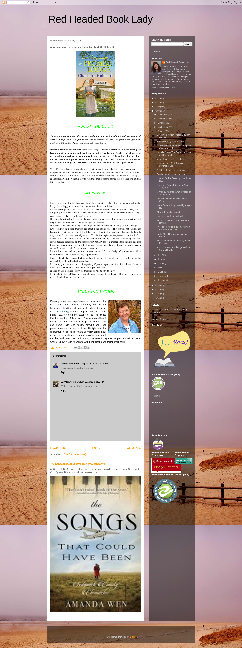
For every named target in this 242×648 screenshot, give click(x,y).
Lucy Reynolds (68, 382)
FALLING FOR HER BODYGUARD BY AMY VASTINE (173, 228)
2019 (157, 111)
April (160, 267)
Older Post (134, 447)
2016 (157, 293)
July (160, 255)
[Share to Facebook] (85, 347)
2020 (157, 106)
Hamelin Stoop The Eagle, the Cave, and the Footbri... (174, 153)
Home (96, 447)
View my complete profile (163, 87)
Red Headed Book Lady (101, 19)
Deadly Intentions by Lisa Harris (172, 174)
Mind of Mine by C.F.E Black (170, 159)
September (163, 127)
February (162, 276)
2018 (157, 285)
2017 (157, 289)
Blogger (133, 637)
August (161, 131)
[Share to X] (81, 347)
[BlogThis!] (78, 347)
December (163, 114)
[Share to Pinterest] (88, 347)
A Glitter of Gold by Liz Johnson (172, 170)
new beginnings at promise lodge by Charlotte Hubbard (174, 147)
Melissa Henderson (70, 363)
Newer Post (58, 447)
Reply (63, 372)
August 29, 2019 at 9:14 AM (94, 363)
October (162, 123)
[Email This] (75, 347)
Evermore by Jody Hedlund (170, 216)
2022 (157, 98)
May (160, 263)
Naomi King (63, 312)
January (162, 280)
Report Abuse (159, 319)
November (163, 118)
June (160, 259)
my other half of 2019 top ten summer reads (170, 164)
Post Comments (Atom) (75, 454)
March (161, 272)
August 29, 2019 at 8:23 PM (90, 382)
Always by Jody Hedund (168, 212)
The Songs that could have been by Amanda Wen (78, 463)
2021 (157, 102)
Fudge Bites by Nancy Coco (170, 141)
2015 (157, 298)
